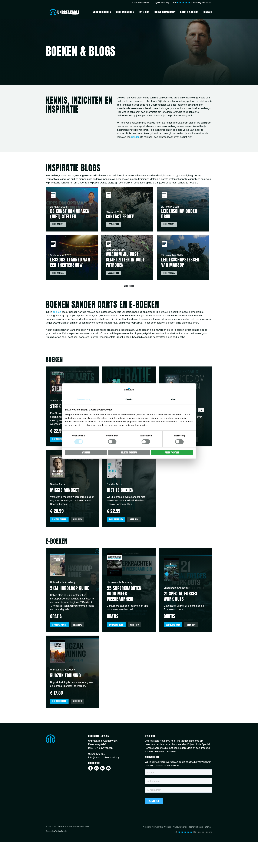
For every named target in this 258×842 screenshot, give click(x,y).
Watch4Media (61, 831)
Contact (207, 12)
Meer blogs (129, 286)
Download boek (59, 624)
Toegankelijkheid (196, 827)
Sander (135, 136)
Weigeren (86, 452)
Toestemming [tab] (84, 399)
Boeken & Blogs (189, 12)
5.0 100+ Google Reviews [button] (192, 2)
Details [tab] (129, 399)
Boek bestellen (59, 519)
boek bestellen (59, 439)
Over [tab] (173, 399)
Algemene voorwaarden (153, 827)
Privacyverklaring (180, 827)
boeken (57, 311)
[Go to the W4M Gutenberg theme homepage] (64, 12)
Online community (165, 12)
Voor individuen (125, 12)
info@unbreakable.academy (103, 757)
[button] (193, 832)
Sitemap (208, 827)
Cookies (167, 827)
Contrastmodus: (141, 2)
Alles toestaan (172, 452)
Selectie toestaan (129, 452)
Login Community (161, 2)
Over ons (144, 12)
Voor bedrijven (102, 12)
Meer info (77, 519)
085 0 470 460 (96, 753)
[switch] (112, 441)
